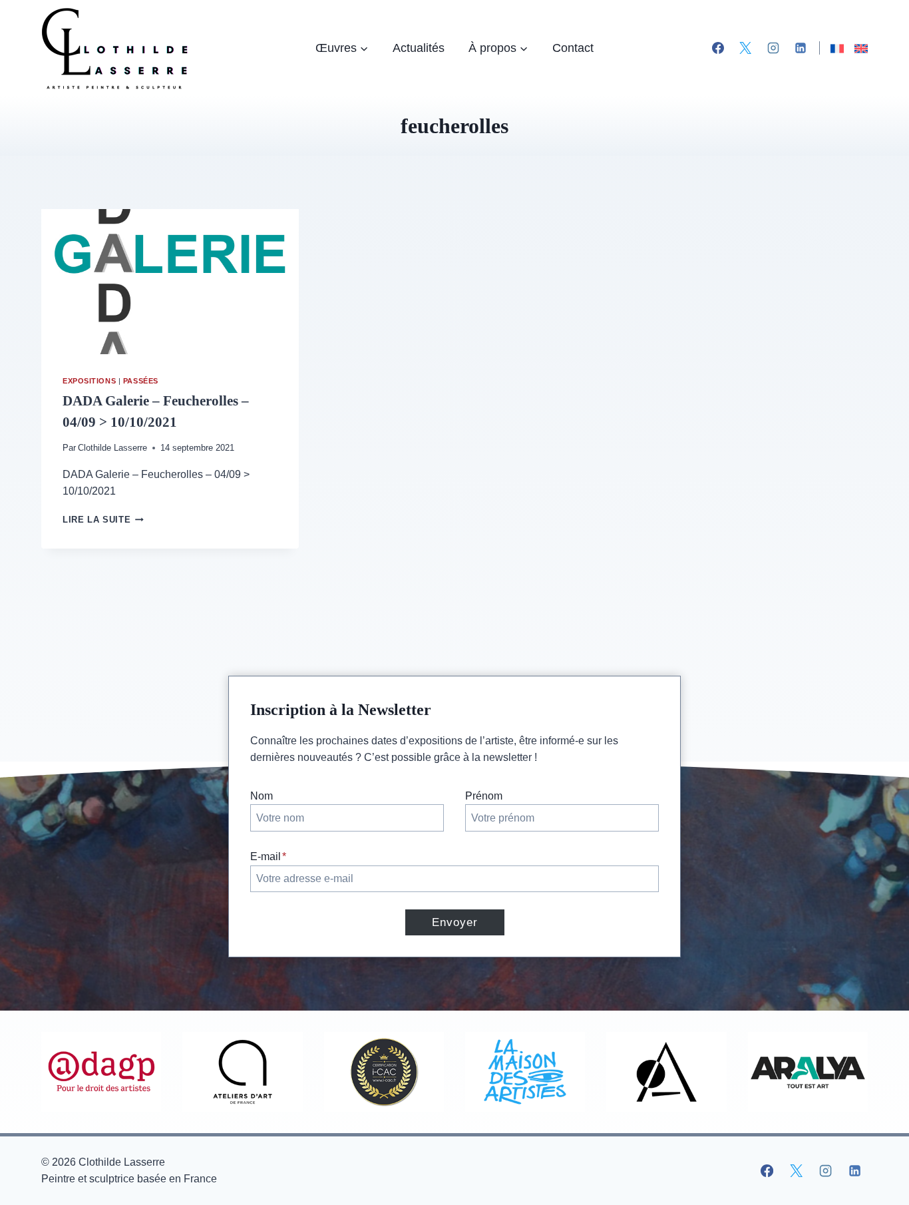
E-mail (268, 856)
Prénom (483, 796)
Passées (140, 381)
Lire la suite (103, 520)
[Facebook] (718, 48)
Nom (261, 796)
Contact (573, 48)
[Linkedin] (801, 48)
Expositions (89, 381)
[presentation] (170, 281)
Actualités (419, 48)
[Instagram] (773, 48)
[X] (745, 48)
